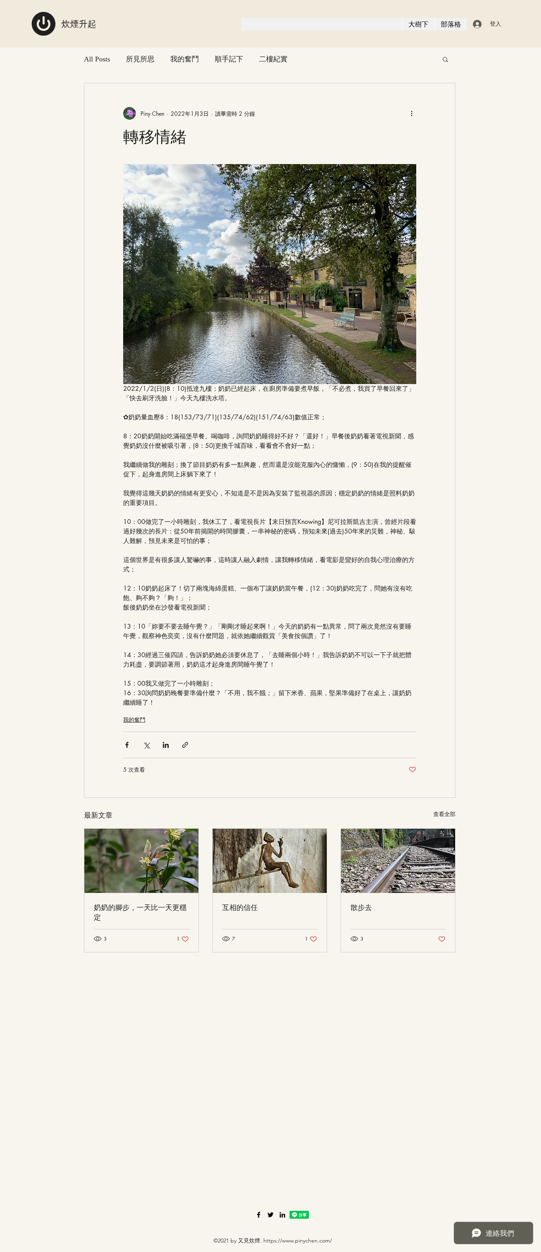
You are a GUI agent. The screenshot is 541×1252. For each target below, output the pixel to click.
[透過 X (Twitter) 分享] (146, 745)
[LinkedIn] (282, 1215)
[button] (445, 59)
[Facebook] (259, 1215)
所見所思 (140, 59)
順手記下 (229, 59)
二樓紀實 (273, 59)
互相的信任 (240, 907)
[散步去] (398, 861)
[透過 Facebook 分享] (127, 745)
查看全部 (444, 814)
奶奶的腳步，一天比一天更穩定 (140, 912)
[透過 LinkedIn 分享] (166, 745)
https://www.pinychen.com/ (297, 1240)
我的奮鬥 (184, 59)
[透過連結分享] (185, 745)
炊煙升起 (78, 23)
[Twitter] (270, 1215)
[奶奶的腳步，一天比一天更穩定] (141, 861)
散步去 (361, 907)
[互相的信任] (270, 861)
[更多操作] (411, 113)
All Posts (97, 59)
